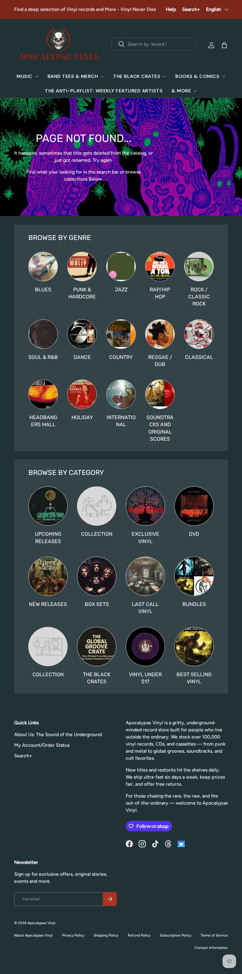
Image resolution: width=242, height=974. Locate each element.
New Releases (48, 604)
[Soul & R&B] (43, 334)
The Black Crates (136, 76)
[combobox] (154, 44)
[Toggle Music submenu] (36, 76)
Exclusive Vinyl (145, 537)
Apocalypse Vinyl (41, 923)
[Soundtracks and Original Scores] (159, 394)
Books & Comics (197, 76)
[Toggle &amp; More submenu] (195, 90)
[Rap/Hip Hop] (159, 266)
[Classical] (198, 334)
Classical (199, 357)
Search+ (191, 9)
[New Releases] (48, 576)
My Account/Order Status (41, 745)
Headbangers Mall (43, 420)
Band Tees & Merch (73, 76)
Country (121, 357)
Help (171, 9)
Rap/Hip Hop (160, 293)
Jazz (121, 289)
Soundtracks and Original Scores (160, 428)
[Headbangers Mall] (43, 394)
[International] (121, 394)
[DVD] (194, 506)
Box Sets (97, 604)
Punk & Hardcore (82, 293)
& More (181, 91)
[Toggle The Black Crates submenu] (164, 76)
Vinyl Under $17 (145, 677)
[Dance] (82, 334)
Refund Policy (139, 935)
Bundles (194, 604)
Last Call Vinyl (145, 607)
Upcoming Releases (48, 537)
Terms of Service (214, 935)
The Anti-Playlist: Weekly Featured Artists (104, 91)
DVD (194, 534)
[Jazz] (121, 266)
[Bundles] (194, 576)
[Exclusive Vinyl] (145, 506)
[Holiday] (82, 394)
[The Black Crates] (96, 646)
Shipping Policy (106, 935)
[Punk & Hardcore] (82, 266)
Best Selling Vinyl (194, 677)
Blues (43, 289)
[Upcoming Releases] (48, 506)
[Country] (121, 334)
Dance (82, 357)
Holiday (82, 417)
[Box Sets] (96, 576)
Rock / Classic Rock (199, 297)
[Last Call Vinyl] (145, 576)
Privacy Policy (73, 935)
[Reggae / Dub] (159, 334)
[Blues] (43, 266)
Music (24, 76)
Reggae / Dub (160, 360)
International (121, 420)
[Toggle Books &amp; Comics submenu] (223, 76)
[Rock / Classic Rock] (198, 266)
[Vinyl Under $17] (145, 646)
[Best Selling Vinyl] (194, 646)
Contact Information (211, 948)
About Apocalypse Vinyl (33, 935)
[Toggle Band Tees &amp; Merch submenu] (102, 76)
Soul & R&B (43, 357)
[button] (224, 45)
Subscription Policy (175, 935)
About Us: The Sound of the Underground (58, 734)
